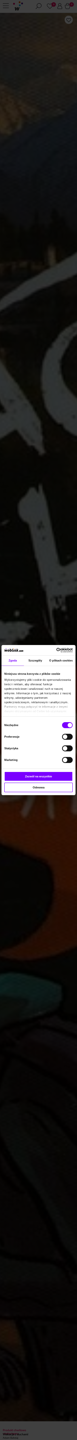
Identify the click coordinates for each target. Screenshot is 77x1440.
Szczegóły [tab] (35, 660)
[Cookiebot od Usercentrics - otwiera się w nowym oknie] (56, 650)
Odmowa (38, 787)
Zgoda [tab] (13, 660)
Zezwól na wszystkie (38, 776)
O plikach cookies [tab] (61, 660)
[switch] (67, 737)
